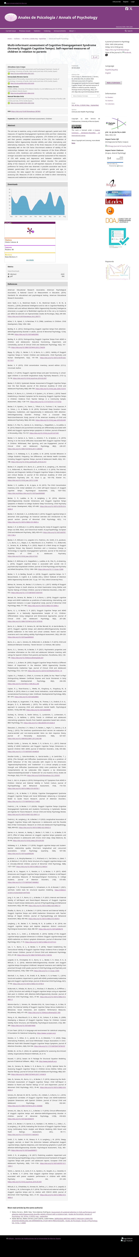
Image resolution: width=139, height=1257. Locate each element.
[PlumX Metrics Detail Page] (29, 230)
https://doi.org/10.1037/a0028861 (27, 697)
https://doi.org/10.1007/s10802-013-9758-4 (28, 984)
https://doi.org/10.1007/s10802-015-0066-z (43, 606)
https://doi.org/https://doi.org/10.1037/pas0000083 (26, 493)
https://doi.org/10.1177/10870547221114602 (24, 801)
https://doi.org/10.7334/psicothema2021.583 (44, 1012)
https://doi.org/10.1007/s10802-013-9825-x (23, 522)
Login (133, 2)
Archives (17, 39)
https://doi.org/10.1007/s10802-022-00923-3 (35, 827)
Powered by (113, 166)
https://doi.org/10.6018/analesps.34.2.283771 (24, 316)
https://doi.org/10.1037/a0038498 (38, 710)
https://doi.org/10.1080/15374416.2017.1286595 (25, 449)
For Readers (109, 97)
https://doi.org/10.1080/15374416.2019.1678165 (25, 621)
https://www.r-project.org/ (46, 1033)
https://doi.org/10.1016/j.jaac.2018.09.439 (51, 420)
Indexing (47, 31)
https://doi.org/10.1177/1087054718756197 (49, 1046)
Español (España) (111, 70)
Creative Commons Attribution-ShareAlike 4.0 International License (86, 132)
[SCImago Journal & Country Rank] (118, 146)
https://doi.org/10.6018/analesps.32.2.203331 (43, 775)
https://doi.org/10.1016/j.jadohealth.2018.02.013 (28, 462)
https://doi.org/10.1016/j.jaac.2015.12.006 (23, 480)
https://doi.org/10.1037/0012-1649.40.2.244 (23, 684)
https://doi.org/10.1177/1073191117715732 (45, 402)
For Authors (109, 101)
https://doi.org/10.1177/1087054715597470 (26, 593)
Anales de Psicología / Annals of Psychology (57, 17)
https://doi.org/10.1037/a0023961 (27, 334)
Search (129, 31)
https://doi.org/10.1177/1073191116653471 (23, 1135)
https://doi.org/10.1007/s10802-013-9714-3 (40, 942)
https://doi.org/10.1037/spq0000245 (21, 854)
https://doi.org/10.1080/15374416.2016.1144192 (34, 955)
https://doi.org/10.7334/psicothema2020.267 (27, 658)
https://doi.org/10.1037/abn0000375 (21, 1119)
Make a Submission (113, 83)
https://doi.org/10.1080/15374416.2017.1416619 (28, 1074)
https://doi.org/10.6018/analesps (117, 50)
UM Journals (117, 2)
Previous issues (24, 31)
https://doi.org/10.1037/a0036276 (51, 929)
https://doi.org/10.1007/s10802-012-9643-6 (31, 867)
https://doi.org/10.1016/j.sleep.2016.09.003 (28, 840)
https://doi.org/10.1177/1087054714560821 (23, 882)
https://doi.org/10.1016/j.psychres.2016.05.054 (24, 1182)
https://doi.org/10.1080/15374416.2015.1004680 (25, 1106)
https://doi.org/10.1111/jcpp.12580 (50, 569)
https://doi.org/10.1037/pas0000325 (21, 637)
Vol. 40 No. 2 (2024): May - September (34, 39)
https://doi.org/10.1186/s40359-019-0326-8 (39, 723)
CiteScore (119, 158)
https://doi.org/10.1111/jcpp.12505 (46, 971)
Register (125, 2)
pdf (96, 57)
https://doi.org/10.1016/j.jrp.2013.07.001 (44, 433)
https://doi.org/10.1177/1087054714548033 (23, 752)
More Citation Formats (80, 96)
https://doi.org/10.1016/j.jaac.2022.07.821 (23, 556)
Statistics (37, 31)
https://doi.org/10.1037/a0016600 (23, 1025)
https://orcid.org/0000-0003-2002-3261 (22, 73)
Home (10, 39)
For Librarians (109, 104)
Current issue (11, 31)
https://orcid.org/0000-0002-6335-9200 (22, 83)
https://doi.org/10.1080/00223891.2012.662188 (24, 738)
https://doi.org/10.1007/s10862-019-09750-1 (24, 788)
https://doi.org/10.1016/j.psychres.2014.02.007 (30, 378)
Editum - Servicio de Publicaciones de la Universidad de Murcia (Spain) (34, 1238)
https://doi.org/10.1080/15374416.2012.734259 (28, 347)
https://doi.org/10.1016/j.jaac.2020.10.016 (51, 389)
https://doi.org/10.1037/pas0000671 (24, 1150)
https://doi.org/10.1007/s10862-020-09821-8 (44, 906)
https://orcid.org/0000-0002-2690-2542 (22, 103)
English (108, 73)
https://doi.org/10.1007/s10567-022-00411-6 (24, 814)
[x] (106, 56)
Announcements (60, 31)
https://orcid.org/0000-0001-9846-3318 (22, 93)
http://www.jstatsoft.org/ (48, 1061)
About (71, 31)
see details (30, 260)
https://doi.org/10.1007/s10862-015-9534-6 (43, 919)
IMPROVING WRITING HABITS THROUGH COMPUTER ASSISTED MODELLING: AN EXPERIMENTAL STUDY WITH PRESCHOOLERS (52, 1220)
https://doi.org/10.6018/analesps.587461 (26, 111)
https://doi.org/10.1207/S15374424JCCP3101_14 (45, 671)
